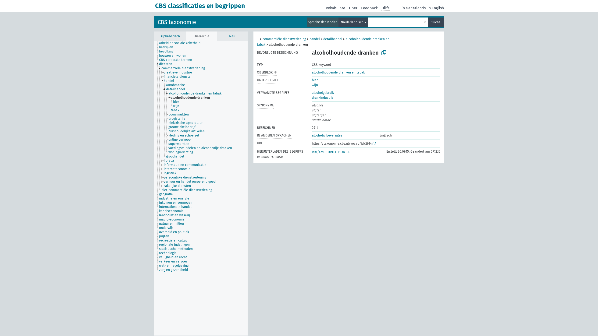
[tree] (201, 188)
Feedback (369, 8)
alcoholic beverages (327, 135)
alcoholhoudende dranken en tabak (338, 72)
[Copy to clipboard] (383, 52)
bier (315, 80)
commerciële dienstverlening (284, 39)
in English (435, 8)
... (258, 39)
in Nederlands (414, 8)
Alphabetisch (170, 36)
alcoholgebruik (323, 93)
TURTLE (331, 152)
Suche (436, 22)
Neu (232, 36)
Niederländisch (352, 22)
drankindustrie (323, 98)
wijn (315, 85)
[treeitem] (182, 43)
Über (353, 8)
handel (315, 39)
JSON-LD (344, 152)
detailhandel (332, 39)
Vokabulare (335, 8)
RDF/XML (318, 152)
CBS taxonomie (177, 22)
